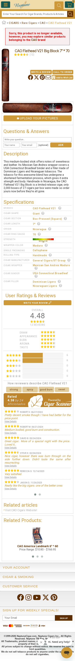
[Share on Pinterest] (43, 77)
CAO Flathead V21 (45, 208)
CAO (34, 40)
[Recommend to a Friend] (48, 77)
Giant (36, 213)
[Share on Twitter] (37, 77)
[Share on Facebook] (31, 77)
